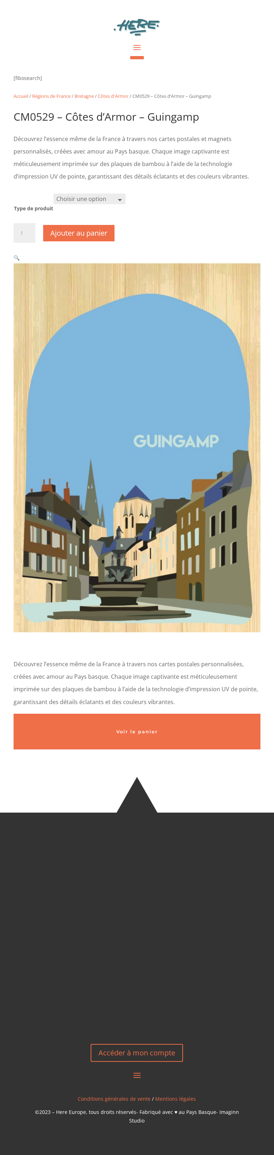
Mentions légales (175, 1098)
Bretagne (84, 96)
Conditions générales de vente (114, 1098)
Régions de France (51, 96)
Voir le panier (137, 731)
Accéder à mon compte (136, 1053)
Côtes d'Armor (113, 96)
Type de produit (33, 208)
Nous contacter (137, 1010)
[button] (17, 257)
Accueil (21, 96)
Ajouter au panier (78, 233)
